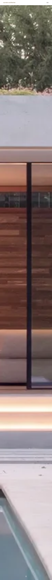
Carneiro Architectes (9, 2)
